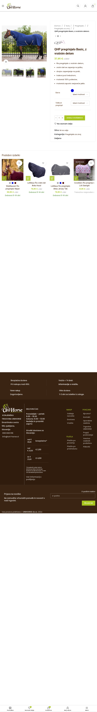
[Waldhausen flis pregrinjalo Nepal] (12, 170)
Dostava (71, 419)
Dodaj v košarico (75, 118)
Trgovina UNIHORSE (87, 427)
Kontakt (86, 417)
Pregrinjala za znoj (62, 28)
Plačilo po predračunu (72, 447)
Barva (58, 93)
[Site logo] (14, 6)
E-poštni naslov (88, 491)
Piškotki (86, 447)
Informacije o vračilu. (68, 384)
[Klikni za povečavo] (6, 61)
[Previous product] (55, 36)
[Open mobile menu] (3, 6)
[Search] (78, 6)
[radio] (72, 90)
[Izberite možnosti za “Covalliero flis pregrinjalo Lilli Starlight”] (76, 178)
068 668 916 (7, 433)
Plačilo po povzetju (71, 441)
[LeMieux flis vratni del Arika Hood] (36, 170)
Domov (57, 26)
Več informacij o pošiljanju (33, 478)
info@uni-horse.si (10, 436)
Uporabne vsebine (87, 421)
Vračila (70, 423)
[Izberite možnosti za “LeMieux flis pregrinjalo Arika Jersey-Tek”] (52, 178)
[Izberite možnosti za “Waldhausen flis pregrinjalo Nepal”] (4, 178)
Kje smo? (87, 413)
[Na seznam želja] (19, 163)
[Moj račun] (85, 6)
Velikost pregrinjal (59, 104)
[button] (4, 43)
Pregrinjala (79, 26)
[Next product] (60, 36)
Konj (68, 26)
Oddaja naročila (70, 414)
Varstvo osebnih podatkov (87, 440)
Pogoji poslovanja (88, 433)
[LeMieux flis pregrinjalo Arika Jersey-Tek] (60, 170)
